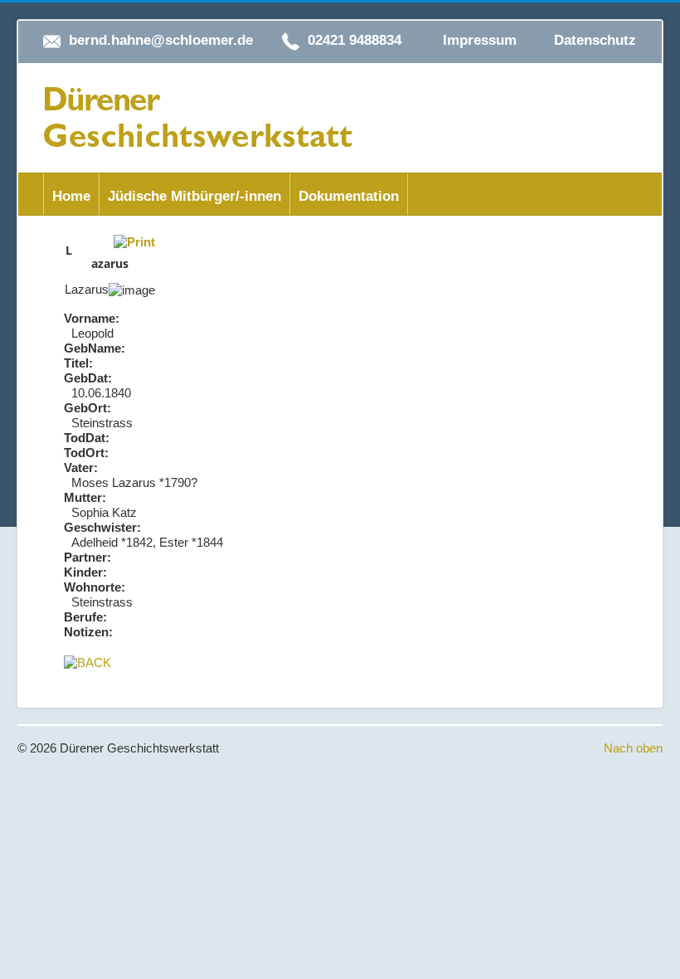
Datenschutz (595, 40)
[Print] (134, 241)
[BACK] (87, 662)
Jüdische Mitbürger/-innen (194, 196)
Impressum (480, 40)
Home (71, 196)
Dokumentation (349, 196)
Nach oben (633, 748)
